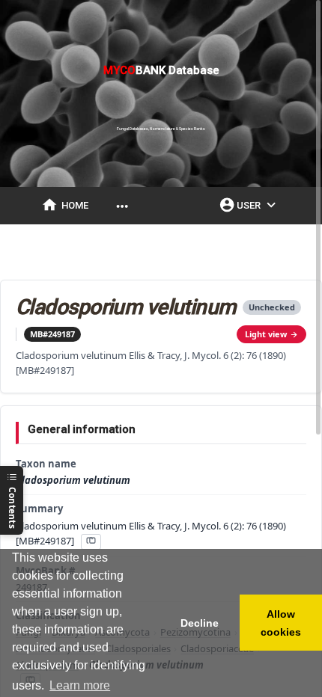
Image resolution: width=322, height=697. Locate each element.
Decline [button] (199, 623)
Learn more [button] (79, 685)
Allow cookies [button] (281, 623)
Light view (266, 334)
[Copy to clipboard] (90, 542)
